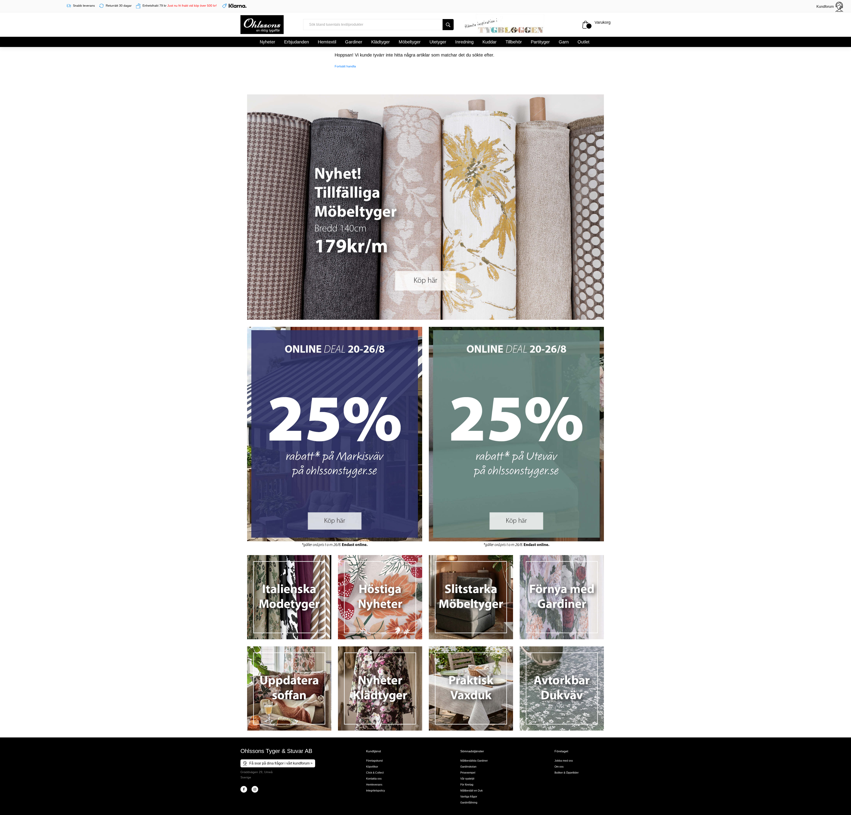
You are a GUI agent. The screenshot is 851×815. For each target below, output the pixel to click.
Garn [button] (564, 41)
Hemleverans (374, 784)
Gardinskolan (468, 766)
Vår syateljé (467, 778)
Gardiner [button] (353, 41)
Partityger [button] (540, 41)
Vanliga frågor (468, 796)
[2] (244, 789)
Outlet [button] (583, 41)
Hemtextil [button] (327, 41)
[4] (255, 789)
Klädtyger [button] (380, 41)
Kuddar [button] (489, 41)
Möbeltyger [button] (410, 41)
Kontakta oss (374, 778)
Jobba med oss (563, 760)
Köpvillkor (372, 766)
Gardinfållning (468, 802)
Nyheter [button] (267, 41)
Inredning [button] (464, 41)
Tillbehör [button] (514, 41)
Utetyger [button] (437, 41)
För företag (466, 784)
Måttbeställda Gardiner (474, 760)
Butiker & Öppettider (566, 772)
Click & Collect (375, 772)
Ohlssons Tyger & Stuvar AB (276, 751)
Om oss (559, 766)
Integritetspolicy (375, 790)
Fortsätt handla (345, 66)
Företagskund (374, 760)
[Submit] (448, 24)
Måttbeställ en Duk (471, 790)
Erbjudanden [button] (296, 41)
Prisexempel (467, 772)
